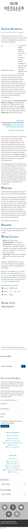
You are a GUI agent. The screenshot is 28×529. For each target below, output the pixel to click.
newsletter (19, 271)
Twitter (5, 507)
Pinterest (9, 514)
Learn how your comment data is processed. (14, 349)
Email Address (5, 409)
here (16, 400)
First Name (4, 403)
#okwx (22, 124)
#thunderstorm (13, 126)
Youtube (21, 507)
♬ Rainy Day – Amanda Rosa (15, 130)
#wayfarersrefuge (15, 124)
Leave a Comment (18, 32)
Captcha (3, 414)
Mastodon (3, 528)
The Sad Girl (13, 455)
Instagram (17, 514)
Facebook (13, 507)
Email (2, 416)
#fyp (7, 126)
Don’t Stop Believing (12, 433)
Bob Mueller (14, 6)
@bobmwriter (20, 120)
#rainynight (20, 126)
